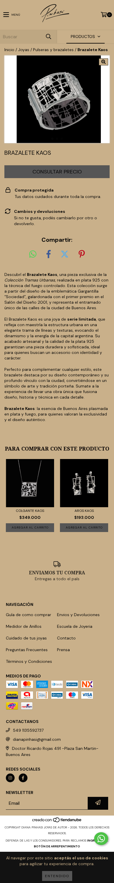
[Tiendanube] (57, 821)
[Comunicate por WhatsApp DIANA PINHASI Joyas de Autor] (101, 838)
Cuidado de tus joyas (26, 638)
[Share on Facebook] (48, 254)
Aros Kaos (84, 511)
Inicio (9, 49)
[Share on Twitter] (64, 254)
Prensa (63, 649)
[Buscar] (48, 36)
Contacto (66, 638)
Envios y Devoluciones (78, 614)
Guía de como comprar (28, 614)
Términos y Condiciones (29, 661)
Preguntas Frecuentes (27, 649)
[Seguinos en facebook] (23, 778)
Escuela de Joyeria (74, 626)
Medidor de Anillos (24, 626)
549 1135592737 (28, 730)
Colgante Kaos (30, 511)
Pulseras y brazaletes (53, 49)
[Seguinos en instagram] (10, 778)
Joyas (23, 49)
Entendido (57, 876)
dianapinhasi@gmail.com (37, 739)
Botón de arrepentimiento (57, 846)
